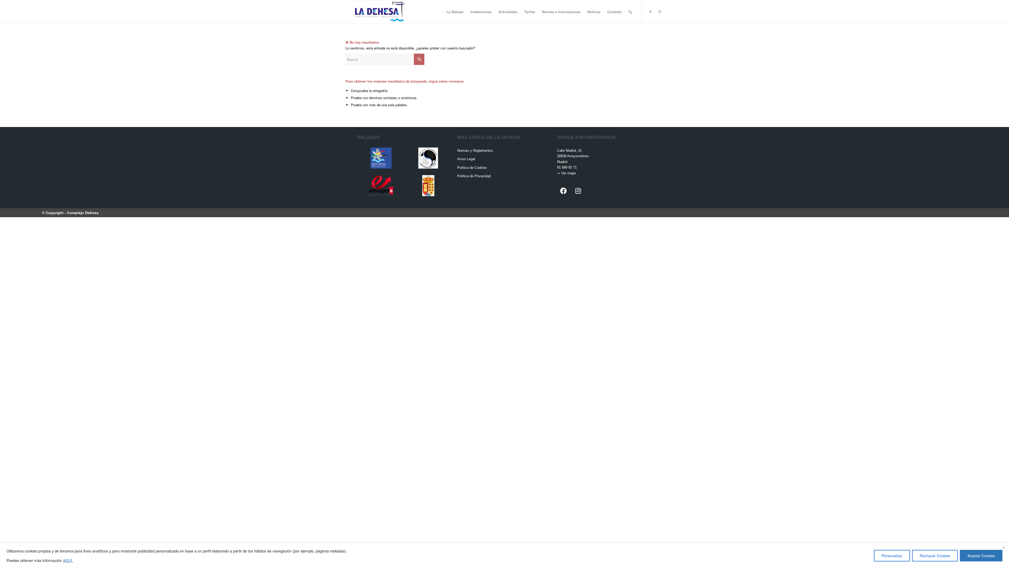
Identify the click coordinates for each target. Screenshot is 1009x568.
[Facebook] (563, 190)
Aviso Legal (466, 159)
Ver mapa (568, 173)
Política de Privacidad (474, 176)
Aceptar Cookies (981, 555)
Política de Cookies (472, 168)
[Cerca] (1003, 547)
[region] (504, 555)
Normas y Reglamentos (475, 151)
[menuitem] (455, 11)
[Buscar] (630, 11)
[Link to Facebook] (650, 12)
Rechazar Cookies (935, 555)
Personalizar (892, 555)
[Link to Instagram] (659, 12)
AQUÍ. (68, 560)
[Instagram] (578, 190)
